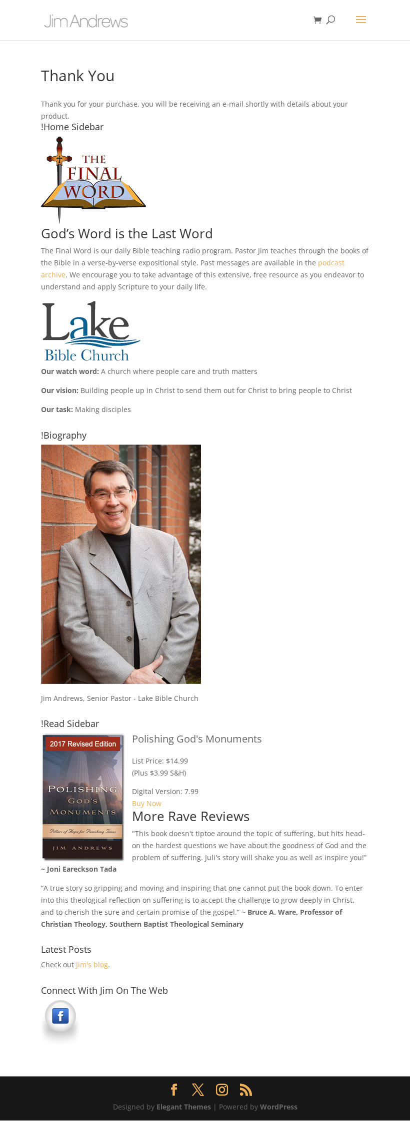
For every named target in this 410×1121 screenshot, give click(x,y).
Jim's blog (92, 964)
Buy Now (147, 803)
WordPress (279, 1106)
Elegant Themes (183, 1106)
